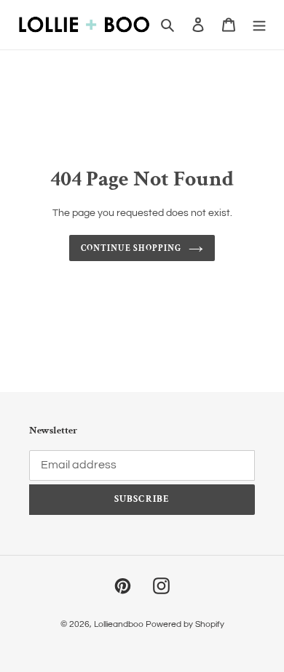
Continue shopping (131, 248)
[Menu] (259, 25)
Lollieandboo (118, 624)
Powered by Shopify (185, 624)
